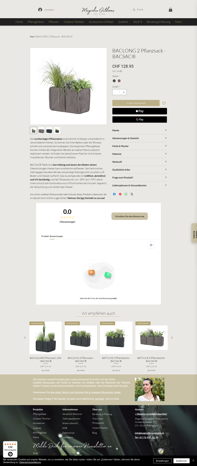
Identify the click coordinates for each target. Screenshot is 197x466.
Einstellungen (162, 460)
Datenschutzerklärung (30, 462)
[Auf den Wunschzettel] (164, 103)
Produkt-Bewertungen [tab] (52, 236)
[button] (170, 9)
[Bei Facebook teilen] (114, 194)
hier (82, 197)
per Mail (99, 398)
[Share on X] (132, 194)
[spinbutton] (119, 92)
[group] (98, 346)
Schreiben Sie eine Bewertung (129, 216)
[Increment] (124, 92)
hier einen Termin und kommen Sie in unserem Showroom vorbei (85, 392)
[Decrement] (115, 92)
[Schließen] (193, 461)
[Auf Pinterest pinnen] (120, 194)
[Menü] (15, 443)
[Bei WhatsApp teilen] (126, 194)
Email (36, 453)
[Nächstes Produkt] (172, 337)
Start (32, 36)
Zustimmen (181, 460)
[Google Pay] (139, 119)
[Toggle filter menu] (151, 245)
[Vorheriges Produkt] (25, 337)
